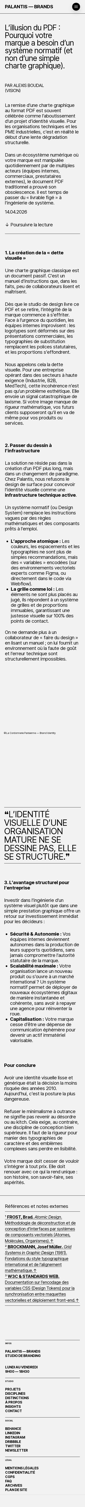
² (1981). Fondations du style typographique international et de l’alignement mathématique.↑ (38, 1258)
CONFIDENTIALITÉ (20, 1472)
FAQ (8, 1481)
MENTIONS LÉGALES (22, 1468)
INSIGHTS (13, 1407)
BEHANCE (13, 1429)
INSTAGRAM (15, 1437)
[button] (76, 7)
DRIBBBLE (13, 1442)
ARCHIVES (13, 1485)
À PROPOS (13, 1402)
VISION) (13, 90)
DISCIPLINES (15, 1394)
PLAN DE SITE (16, 1490)
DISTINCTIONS (17, 1398)
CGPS (10, 1477)
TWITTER (13, 1446)
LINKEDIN (12, 1433)
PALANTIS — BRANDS (29, 6)
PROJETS (13, 1389)
